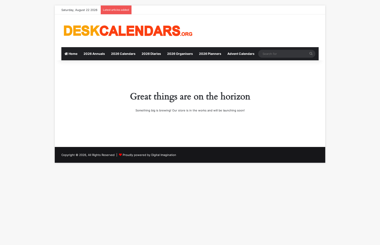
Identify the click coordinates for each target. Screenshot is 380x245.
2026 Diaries (151, 53)
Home (72, 53)
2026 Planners (210, 53)
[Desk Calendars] (127, 30)
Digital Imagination (163, 155)
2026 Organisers (180, 53)
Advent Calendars (240, 53)
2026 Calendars (123, 53)
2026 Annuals (94, 53)
